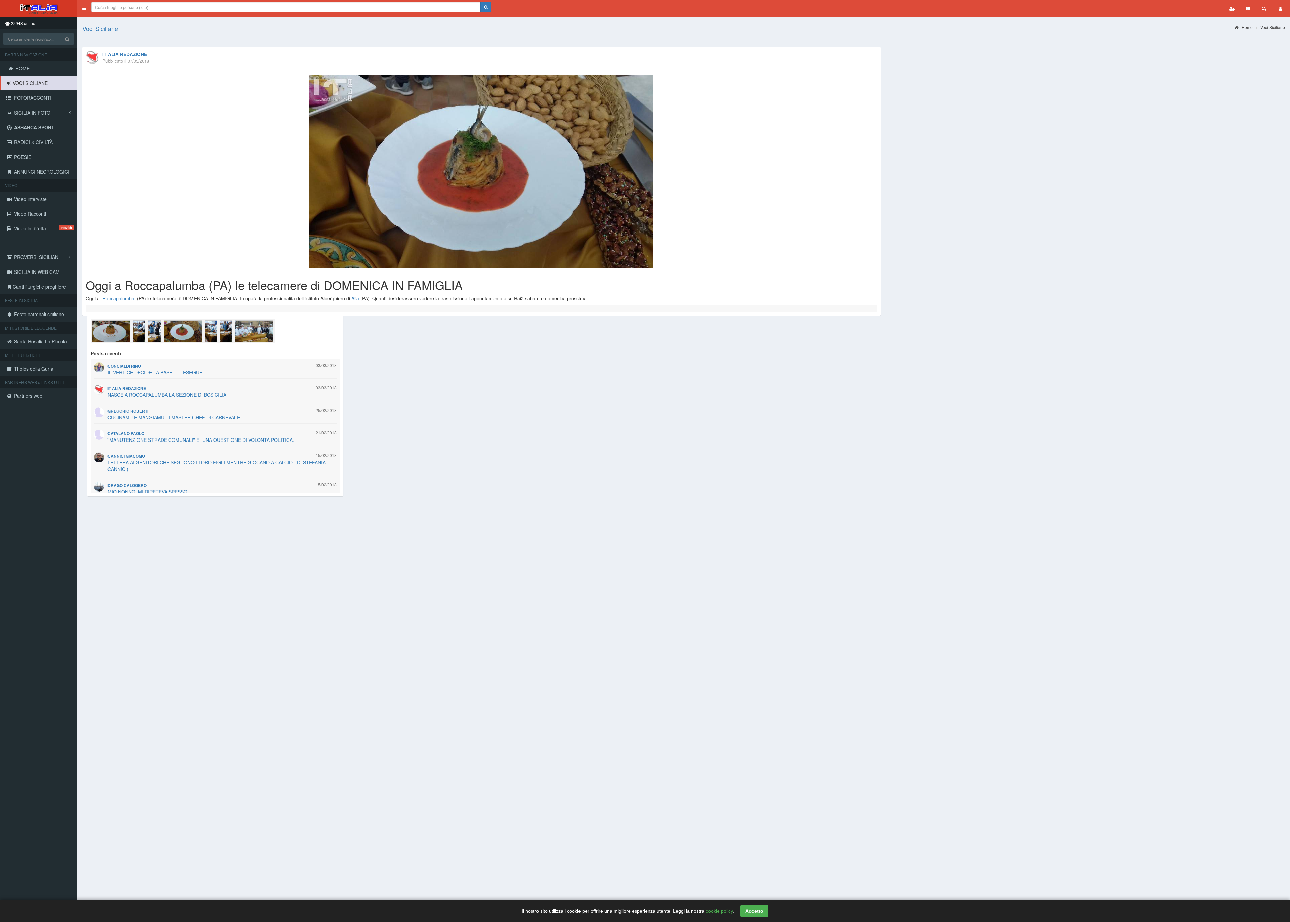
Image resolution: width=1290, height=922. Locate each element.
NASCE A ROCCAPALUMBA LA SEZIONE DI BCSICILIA (167, 394)
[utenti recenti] (1232, 8)
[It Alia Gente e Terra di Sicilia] (38, 8)
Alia (355, 298)
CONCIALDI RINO (124, 366)
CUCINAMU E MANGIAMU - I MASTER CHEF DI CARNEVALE (174, 417)
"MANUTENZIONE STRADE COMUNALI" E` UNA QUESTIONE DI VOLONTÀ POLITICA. (201, 439)
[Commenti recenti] (1264, 8)
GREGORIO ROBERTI (128, 411)
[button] (84, 8)
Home (1247, 27)
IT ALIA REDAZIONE (124, 54)
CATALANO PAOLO (126, 433)
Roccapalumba (118, 298)
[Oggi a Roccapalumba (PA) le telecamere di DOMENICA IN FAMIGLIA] (481, 171)
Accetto (754, 911)
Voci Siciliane (100, 28)
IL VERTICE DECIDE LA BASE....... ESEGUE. (156, 372)
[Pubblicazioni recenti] (1248, 8)
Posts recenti (106, 353)
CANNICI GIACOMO (126, 456)
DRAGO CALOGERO (127, 485)
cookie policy (719, 911)
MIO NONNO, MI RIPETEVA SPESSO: (148, 491)
